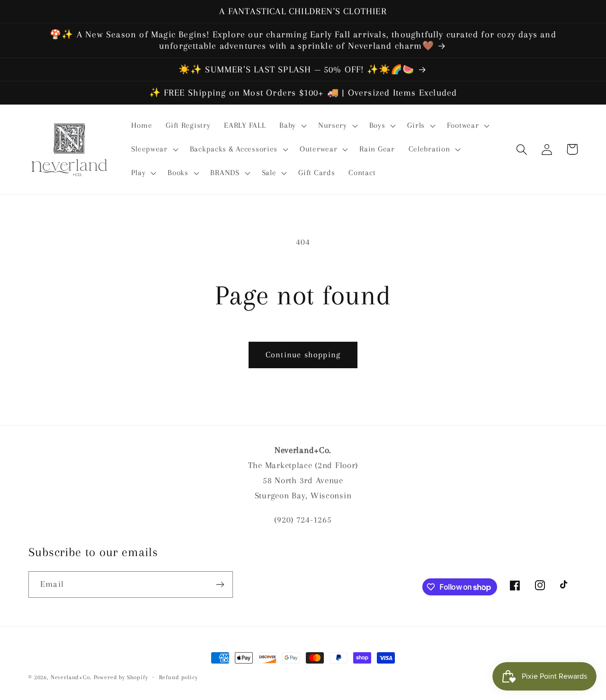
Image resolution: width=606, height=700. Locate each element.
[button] (292, 126)
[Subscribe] (219, 584)
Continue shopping (303, 354)
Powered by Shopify (121, 677)
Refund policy (178, 677)
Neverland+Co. (72, 677)
